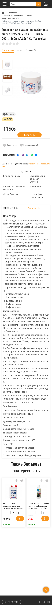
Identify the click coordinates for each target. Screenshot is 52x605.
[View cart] (46, 4)
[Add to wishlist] (21, 480)
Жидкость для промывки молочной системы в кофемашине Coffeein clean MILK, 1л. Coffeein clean (13, 506)
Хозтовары (13, 13)
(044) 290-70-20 (11, 602)
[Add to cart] (20, 518)
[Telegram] (27, 155)
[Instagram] (49, 602)
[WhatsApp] (32, 155)
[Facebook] (18, 155)
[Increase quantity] (14, 135)
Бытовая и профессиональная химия (17, 16)
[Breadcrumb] (3, 13)
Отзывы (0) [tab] (31, 50)
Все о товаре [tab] (8, 50)
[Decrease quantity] (4, 135)
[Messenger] (36, 155)
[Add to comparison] (16, 480)
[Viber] (23, 155)
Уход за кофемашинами (11, 19)
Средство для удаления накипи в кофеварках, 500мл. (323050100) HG (38, 506)
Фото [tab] (19, 50)
